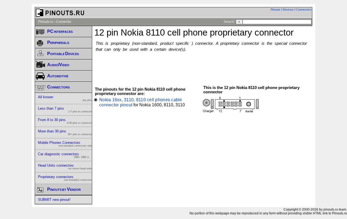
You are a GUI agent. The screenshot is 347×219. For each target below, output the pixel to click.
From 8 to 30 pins (65, 121)
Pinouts (275, 9)
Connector (63, 22)
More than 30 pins (65, 132)
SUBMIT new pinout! (54, 200)
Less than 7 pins (65, 109)
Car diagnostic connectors (65, 155)
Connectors (303, 9)
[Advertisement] (203, 66)
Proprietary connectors (65, 178)
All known (65, 98)
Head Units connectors (65, 166)
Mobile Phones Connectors (65, 144)
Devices (288, 9)
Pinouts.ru (45, 22)
